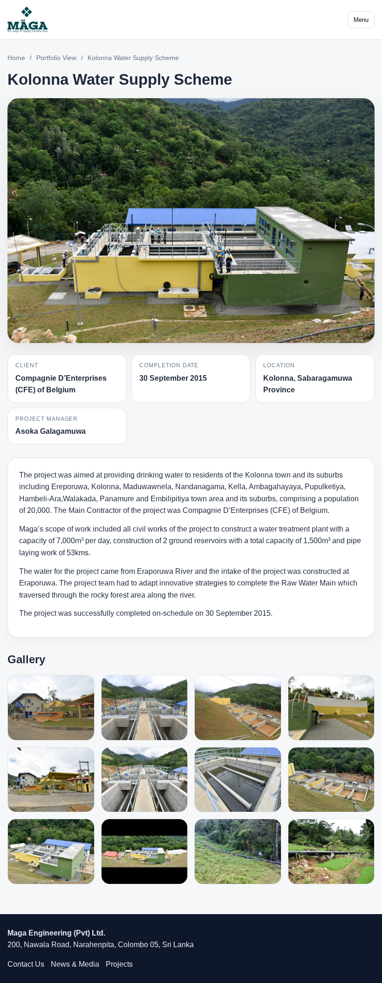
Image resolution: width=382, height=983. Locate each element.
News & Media (75, 964)
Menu (361, 19)
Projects (119, 964)
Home (16, 57)
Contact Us (25, 964)
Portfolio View (56, 57)
